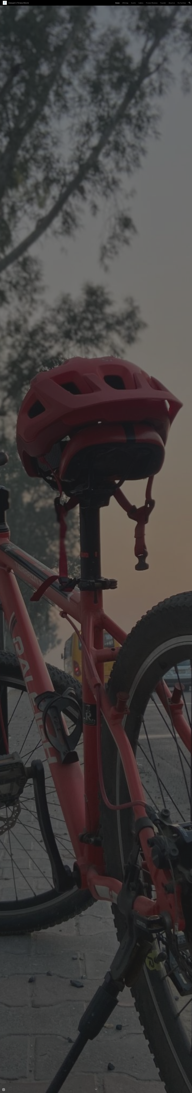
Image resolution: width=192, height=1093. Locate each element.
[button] (189, 2)
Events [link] (133, 3)
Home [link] (117, 3)
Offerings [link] (125, 3)
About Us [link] (172, 3)
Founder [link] (163, 3)
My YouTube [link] (182, 3)
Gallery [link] (140, 3)
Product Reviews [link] (152, 3)
